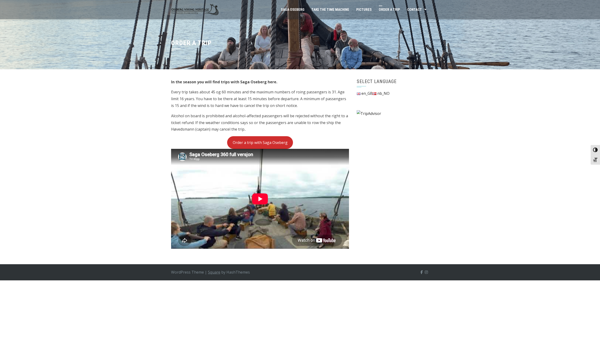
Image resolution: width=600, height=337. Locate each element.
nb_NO (383, 93)
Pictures (364, 9)
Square (214, 272)
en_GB (366, 93)
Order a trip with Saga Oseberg (260, 142)
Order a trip (389, 9)
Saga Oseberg (292, 9)
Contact (414, 9)
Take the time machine (330, 9)
